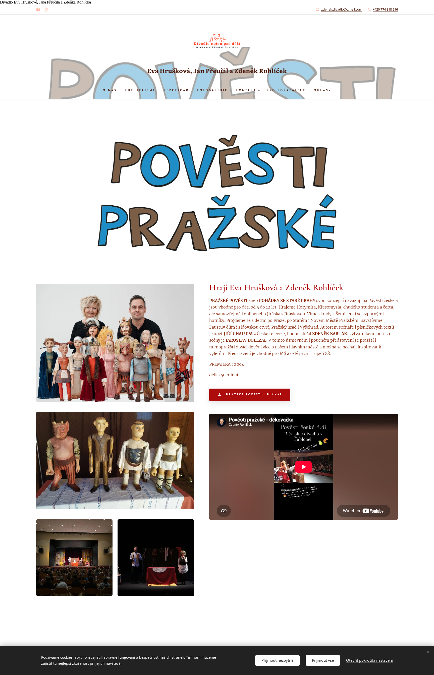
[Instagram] (45, 9)
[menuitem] (112, 90)
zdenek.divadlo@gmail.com (341, 9)
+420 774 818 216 (385, 9)
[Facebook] (38, 9)
